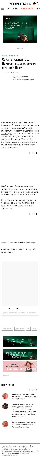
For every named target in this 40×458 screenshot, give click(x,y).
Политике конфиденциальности (15, 454)
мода (28, 329)
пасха (34, 329)
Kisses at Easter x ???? (11, 309)
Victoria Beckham (19, 313)
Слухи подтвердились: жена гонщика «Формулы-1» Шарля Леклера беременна (24, 424)
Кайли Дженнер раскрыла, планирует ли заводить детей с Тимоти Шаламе (25, 396)
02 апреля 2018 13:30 (10, 72)
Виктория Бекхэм (7, 329)
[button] (37, 153)
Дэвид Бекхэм (19, 329)
